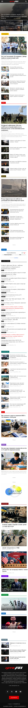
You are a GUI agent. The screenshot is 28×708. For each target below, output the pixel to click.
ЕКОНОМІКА (11, 256)
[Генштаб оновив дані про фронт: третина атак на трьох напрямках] (5, 149)
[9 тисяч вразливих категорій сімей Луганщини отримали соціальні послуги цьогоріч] (5, 76)
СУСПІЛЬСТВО (24, 258)
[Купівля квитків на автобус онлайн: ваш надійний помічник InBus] (5, 399)
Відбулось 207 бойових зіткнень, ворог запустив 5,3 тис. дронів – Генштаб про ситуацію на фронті (18, 156)
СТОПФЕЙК (16, 258)
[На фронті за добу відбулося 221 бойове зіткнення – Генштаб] (5, 142)
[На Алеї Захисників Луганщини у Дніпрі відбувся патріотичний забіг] (14, 46)
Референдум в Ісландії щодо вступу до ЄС (11, 295)
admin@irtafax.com (15, 685)
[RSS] (12, 692)
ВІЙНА (3, 102)
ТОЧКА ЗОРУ (24, 259)
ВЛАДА (3, 176)
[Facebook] (7, 692)
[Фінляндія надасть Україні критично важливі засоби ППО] (5, 659)
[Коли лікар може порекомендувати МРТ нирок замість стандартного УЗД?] (5, 406)
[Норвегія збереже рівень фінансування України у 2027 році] (14, 585)
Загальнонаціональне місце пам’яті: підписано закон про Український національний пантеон (17, 211)
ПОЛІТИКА (5, 258)
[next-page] (4, 348)
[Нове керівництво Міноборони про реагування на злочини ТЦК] (5, 239)
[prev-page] (2, 348)
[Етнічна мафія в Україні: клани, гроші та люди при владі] (14, 514)
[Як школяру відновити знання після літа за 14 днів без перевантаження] (14, 461)
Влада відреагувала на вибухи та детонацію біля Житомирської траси (12, 199)
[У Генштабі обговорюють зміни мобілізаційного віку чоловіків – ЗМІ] (5, 392)
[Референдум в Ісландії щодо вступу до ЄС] (5, 645)
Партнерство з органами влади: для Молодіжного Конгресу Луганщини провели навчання (17, 89)
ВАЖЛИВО (11, 255)
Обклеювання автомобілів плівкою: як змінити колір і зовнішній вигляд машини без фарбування (18, 356)
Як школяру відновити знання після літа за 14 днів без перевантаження (14, 449)
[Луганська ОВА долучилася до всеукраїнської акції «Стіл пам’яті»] (5, 69)
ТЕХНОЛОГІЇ (17, 259)
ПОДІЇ (25, 257)
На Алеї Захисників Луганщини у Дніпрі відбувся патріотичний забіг (14, 57)
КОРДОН (25, 256)
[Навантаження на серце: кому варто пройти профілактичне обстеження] (5, 385)
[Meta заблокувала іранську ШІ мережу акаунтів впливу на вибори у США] (5, 652)
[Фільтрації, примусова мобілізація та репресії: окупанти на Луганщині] (5, 97)
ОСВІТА (21, 257)
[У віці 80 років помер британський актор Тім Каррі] (5, 371)
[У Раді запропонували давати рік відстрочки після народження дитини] (5, 232)
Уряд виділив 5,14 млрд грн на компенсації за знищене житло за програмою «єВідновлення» (16, 218)
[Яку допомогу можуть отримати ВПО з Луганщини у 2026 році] (14, 428)
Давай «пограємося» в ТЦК (10, 548)
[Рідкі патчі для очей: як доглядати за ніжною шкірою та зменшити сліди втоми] (5, 364)
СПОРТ (11, 258)
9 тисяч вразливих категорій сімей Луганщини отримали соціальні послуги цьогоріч (18, 75)
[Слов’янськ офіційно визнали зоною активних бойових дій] (5, 225)
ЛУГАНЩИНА (15, 257)
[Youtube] (20, 692)
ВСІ (6, 255)
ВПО (26, 255)
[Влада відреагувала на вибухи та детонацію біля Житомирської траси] (14, 188)
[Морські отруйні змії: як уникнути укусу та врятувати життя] (5, 378)
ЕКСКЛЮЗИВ (18, 256)
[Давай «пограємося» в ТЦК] (14, 538)
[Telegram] (16, 692)
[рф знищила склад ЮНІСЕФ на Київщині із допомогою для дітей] (5, 163)
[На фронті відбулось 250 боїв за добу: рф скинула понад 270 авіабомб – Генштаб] (5, 170)
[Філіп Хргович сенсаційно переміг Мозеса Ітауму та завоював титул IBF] (14, 622)
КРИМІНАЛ (8, 257)
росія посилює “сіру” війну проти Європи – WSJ (12, 298)
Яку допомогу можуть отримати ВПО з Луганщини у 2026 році (13, 416)
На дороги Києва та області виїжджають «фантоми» (13, 302)
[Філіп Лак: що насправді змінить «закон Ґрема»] (14, 559)
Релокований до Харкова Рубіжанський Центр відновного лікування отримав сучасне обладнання (17, 82)
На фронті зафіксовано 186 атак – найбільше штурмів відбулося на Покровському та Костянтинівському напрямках (13, 128)
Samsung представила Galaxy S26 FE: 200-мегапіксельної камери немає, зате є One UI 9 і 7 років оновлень (12, 342)
